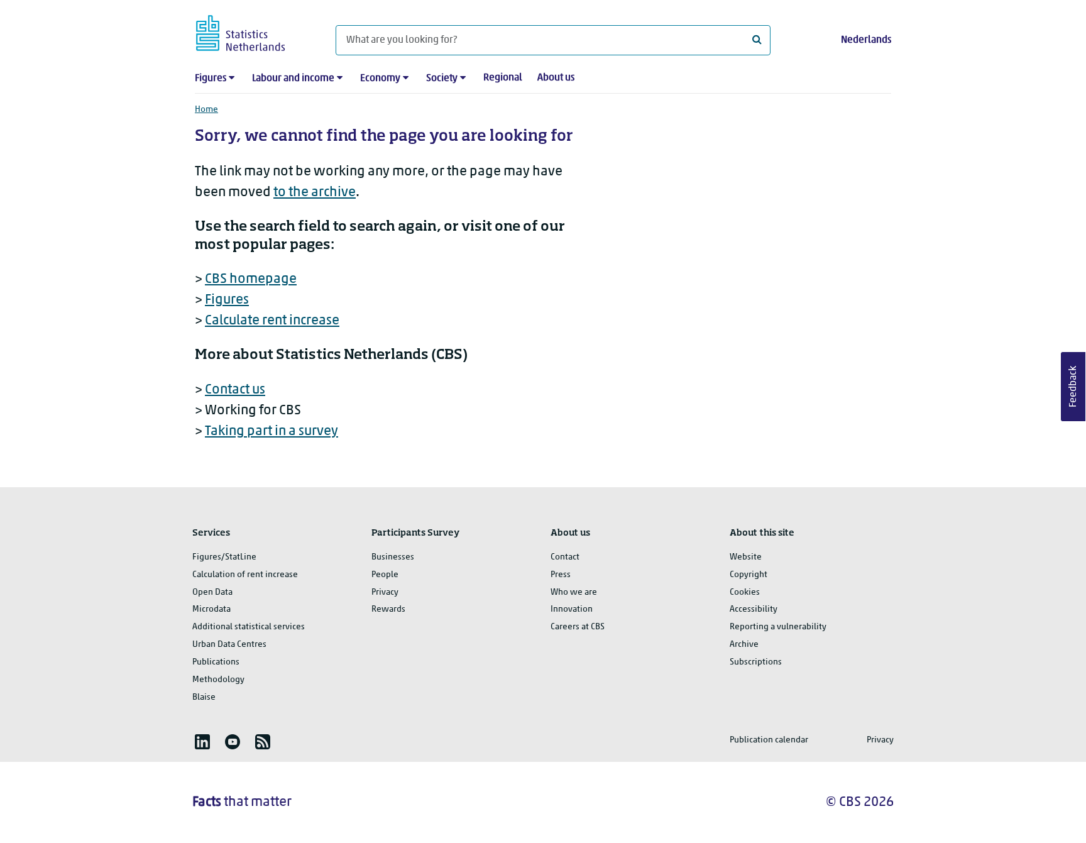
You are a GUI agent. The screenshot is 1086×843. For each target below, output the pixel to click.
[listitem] (202, 742)
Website (746, 557)
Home (206, 110)
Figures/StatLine (224, 557)
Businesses (392, 557)
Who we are (574, 592)
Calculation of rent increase (245, 575)
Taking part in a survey (271, 431)
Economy (380, 79)
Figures (210, 79)
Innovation (572, 609)
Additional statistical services (248, 627)
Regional (502, 78)
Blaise (204, 697)
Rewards (388, 609)
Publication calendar (769, 740)
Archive (744, 645)
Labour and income (293, 79)
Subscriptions (756, 662)
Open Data (212, 592)
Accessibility (753, 609)
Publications (215, 662)
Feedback (1073, 386)
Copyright (748, 575)
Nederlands (866, 40)
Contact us (235, 390)
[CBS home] (253, 31)
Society (442, 79)
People (384, 575)
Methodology (218, 680)
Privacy (384, 592)
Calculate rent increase (272, 321)
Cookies (745, 592)
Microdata (211, 609)
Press (561, 575)
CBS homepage (251, 279)
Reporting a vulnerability (778, 627)
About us (555, 78)
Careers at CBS (578, 627)
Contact (565, 557)
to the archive (314, 192)
